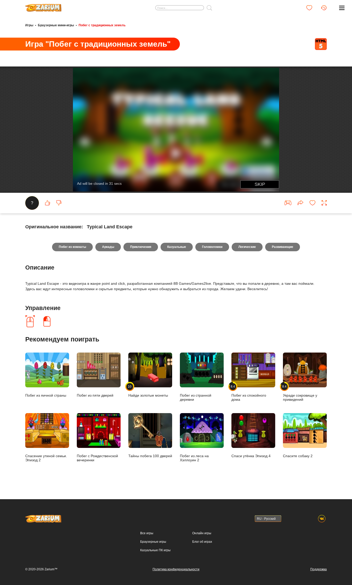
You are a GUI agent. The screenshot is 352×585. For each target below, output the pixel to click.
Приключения (140, 247)
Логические (247, 247)
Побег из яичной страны (45, 395)
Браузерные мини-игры (56, 25)
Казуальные (176, 247)
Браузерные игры (153, 542)
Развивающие (282, 247)
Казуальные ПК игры (155, 550)
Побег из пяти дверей (95, 395)
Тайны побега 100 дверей (150, 456)
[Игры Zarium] (43, 6)
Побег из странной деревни (195, 397)
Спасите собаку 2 (298, 456)
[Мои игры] (309, 8)
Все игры (146, 533)
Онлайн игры (201, 533)
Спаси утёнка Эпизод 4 (251, 456)
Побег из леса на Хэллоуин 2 (194, 458)
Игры (29, 25)
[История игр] (324, 8)
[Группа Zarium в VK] (321, 518)
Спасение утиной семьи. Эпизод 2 (46, 458)
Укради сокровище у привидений (300, 393)
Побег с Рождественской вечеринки (97, 458)
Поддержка (318, 569)
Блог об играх (202, 542)
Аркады (108, 247)
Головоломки (212, 247)
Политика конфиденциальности (176, 569)
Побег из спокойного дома (248, 393)
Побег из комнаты (72, 247)
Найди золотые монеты (148, 391)
